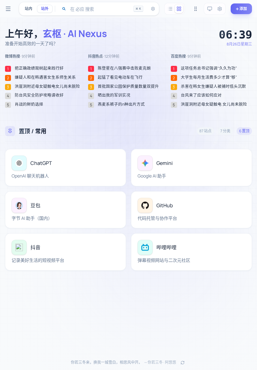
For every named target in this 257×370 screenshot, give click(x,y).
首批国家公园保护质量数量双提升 (128, 86)
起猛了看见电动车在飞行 (120, 77)
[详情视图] (179, 8)
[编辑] (117, 157)
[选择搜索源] (63, 8)
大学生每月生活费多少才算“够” (209, 77)
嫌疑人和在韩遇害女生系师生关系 (45, 77)
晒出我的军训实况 (114, 95)
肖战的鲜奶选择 (29, 104)
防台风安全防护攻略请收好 (39, 95)
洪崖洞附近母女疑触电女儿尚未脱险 (47, 86)
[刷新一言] (182, 362)
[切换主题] (209, 8)
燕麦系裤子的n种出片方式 (121, 104)
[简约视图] (170, 8)
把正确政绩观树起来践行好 (39, 68)
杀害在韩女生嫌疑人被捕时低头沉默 (213, 86)
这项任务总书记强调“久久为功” (209, 68)
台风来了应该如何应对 (201, 95)
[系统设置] (219, 8)
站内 (28, 8)
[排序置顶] (195, 8)
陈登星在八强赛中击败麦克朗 (124, 68)
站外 (45, 8)
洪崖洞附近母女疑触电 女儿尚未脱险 (214, 104)
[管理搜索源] (153, 9)
